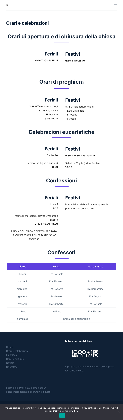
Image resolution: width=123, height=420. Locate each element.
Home (9, 347)
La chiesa (11, 354)
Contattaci (12, 366)
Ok (62, 415)
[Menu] (115, 5)
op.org (47, 391)
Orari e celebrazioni (17, 350)
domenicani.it (38, 387)
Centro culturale (15, 358)
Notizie (10, 362)
